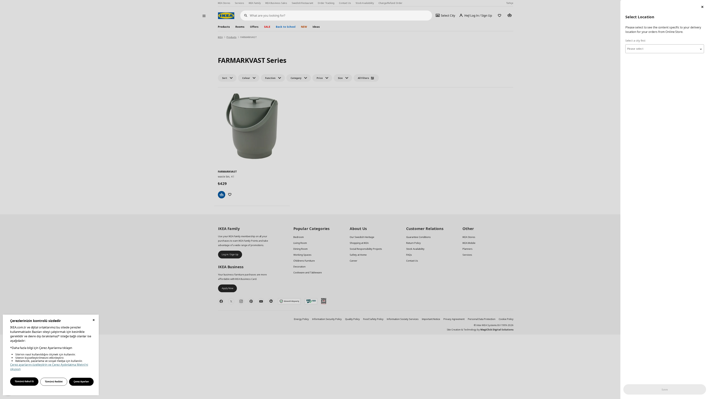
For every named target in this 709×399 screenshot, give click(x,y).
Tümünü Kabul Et (24, 381)
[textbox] (665, 49)
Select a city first (635, 40)
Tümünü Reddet (54, 381)
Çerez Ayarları (81, 381)
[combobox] (664, 48)
